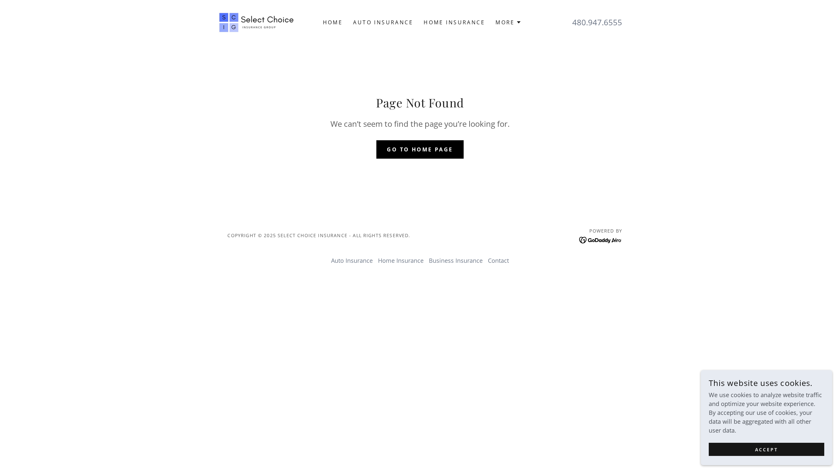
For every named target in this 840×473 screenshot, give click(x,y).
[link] (256, 22)
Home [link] (333, 22)
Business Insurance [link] (456, 260)
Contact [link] (498, 260)
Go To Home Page (420, 149)
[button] (508, 22)
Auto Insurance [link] (383, 22)
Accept (766, 449)
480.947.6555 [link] (597, 22)
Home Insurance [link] (454, 22)
